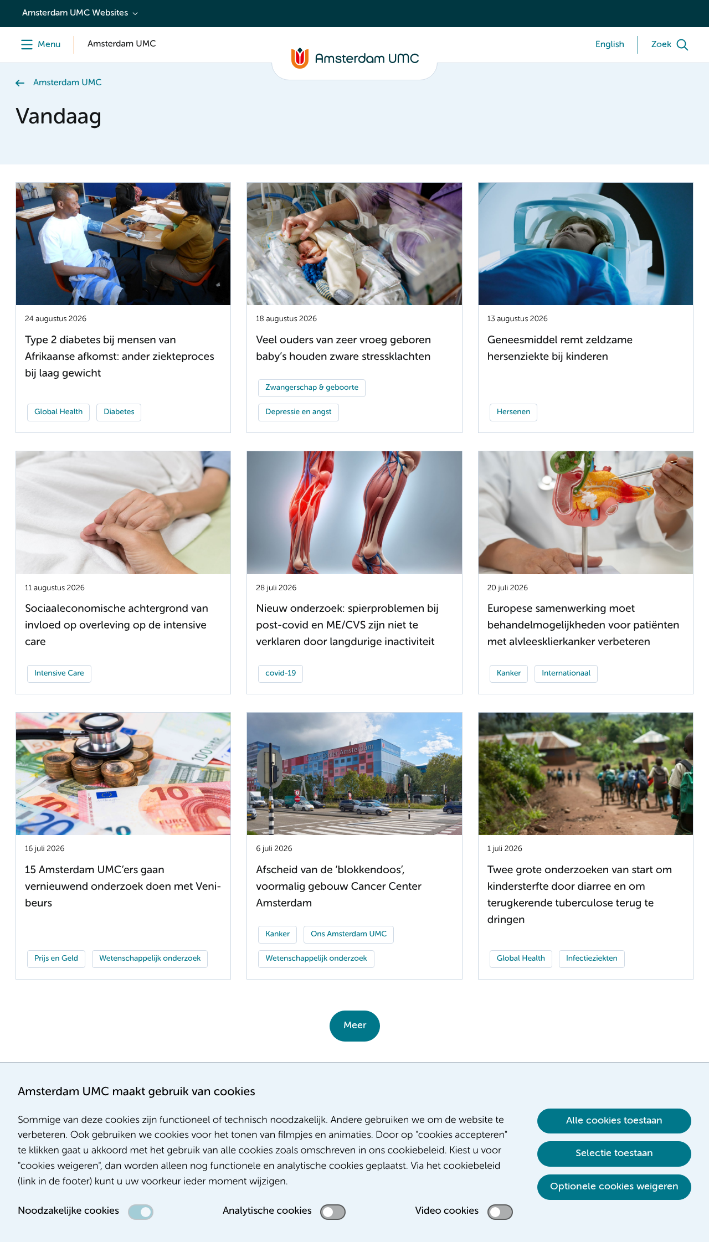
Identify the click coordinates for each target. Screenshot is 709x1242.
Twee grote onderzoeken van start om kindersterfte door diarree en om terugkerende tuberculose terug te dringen (579, 895)
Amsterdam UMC (67, 83)
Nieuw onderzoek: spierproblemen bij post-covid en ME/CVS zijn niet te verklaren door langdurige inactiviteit (347, 626)
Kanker (509, 674)
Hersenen (514, 412)
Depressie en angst (298, 412)
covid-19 (280, 674)
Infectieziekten (592, 959)
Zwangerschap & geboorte (311, 388)
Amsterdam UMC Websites (75, 13)
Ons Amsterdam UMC (349, 935)
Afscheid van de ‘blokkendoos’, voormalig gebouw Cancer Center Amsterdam (339, 887)
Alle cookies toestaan (614, 1121)
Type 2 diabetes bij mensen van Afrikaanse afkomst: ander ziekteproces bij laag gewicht (119, 357)
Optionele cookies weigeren (614, 1187)
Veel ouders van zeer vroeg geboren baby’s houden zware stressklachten (343, 349)
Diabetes (119, 412)
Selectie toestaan (614, 1153)
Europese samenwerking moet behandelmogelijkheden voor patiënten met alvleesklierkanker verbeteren (583, 626)
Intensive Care (59, 674)
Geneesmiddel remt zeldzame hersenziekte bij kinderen (560, 349)
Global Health (58, 412)
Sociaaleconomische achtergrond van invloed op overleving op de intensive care (116, 626)
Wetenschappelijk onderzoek (150, 959)
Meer (354, 1025)
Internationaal (566, 674)
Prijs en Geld (56, 959)
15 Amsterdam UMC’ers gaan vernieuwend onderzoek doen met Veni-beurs (123, 887)
